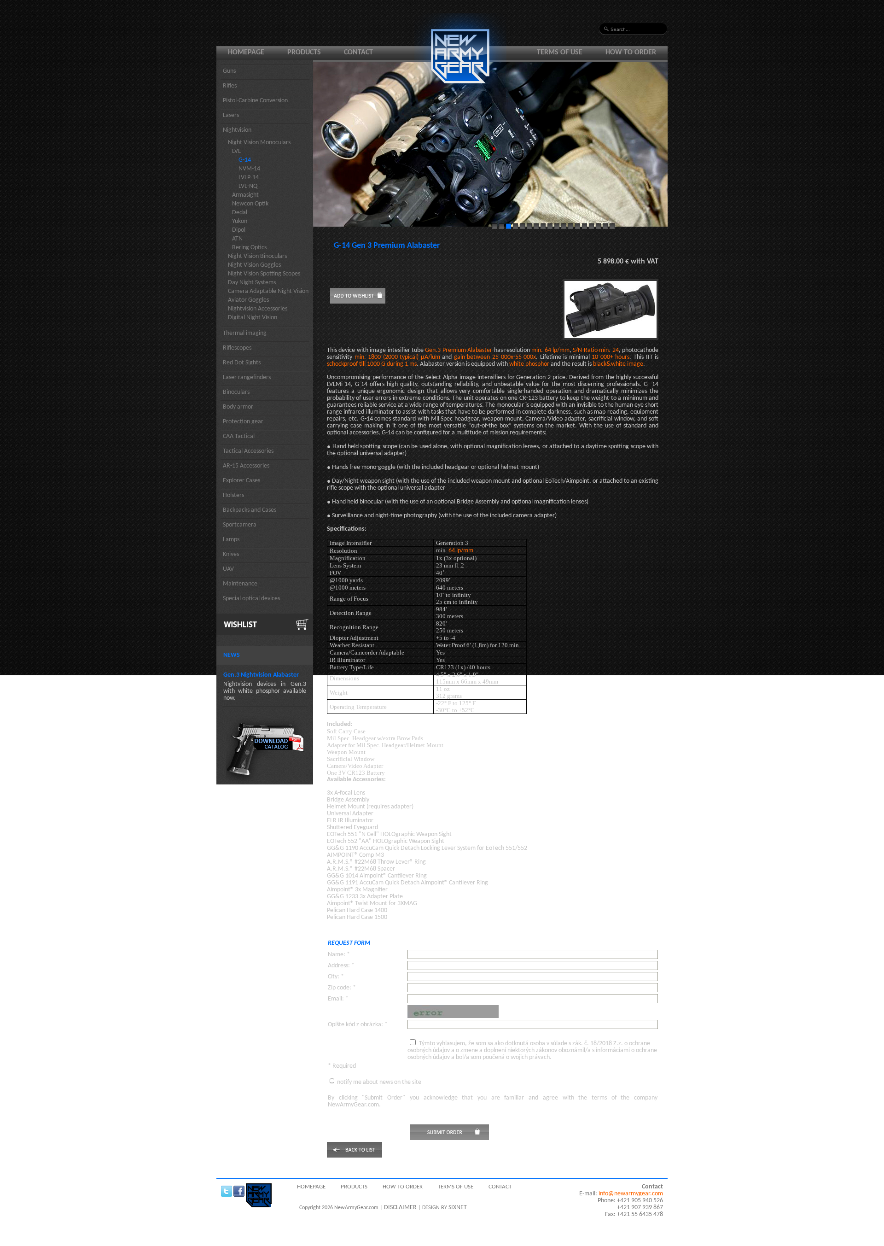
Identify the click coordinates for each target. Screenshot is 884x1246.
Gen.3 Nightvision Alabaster (261, 675)
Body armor (238, 407)
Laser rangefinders (247, 377)
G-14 (244, 160)
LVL (236, 151)
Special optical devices (251, 598)
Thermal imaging (245, 333)
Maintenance (240, 583)
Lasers (231, 115)
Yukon (239, 221)
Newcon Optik (250, 203)
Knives (231, 554)
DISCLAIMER (400, 1207)
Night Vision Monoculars (259, 142)
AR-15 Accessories (246, 465)
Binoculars (236, 392)
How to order (630, 52)
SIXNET (457, 1207)
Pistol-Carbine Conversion (255, 100)
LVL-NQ (247, 186)
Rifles (230, 85)
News (231, 655)
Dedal (239, 212)
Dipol (238, 230)
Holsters (233, 495)
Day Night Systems (252, 282)
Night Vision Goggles (254, 265)
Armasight (245, 195)
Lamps (231, 539)
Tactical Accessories (248, 451)
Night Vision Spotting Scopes (264, 273)
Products (304, 52)
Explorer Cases (241, 480)
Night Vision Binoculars (257, 256)
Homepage (246, 52)
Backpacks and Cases (249, 510)
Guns (229, 71)
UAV (228, 569)
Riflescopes (237, 348)
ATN (237, 238)
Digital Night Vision (252, 317)
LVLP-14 (248, 177)
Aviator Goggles (248, 300)
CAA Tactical (239, 436)
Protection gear (243, 421)
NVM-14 (249, 168)
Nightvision (237, 130)
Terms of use (559, 52)
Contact (358, 52)
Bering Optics (249, 247)
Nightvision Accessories (257, 308)
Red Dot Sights (242, 362)
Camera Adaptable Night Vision (268, 291)
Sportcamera (239, 524)
